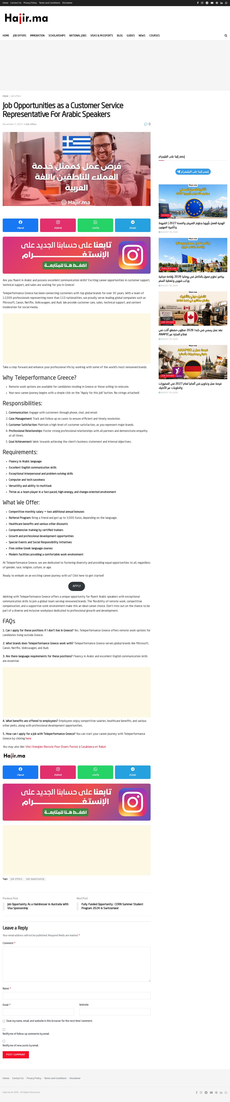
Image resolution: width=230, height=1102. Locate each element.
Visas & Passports (101, 35)
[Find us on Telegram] (206, 1093)
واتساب (95, 228)
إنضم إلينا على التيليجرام (195, 171)
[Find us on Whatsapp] (226, 1093)
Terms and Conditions (49, 3)
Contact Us (15, 3)
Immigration (37, 35)
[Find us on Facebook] (196, 1093)
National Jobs (77, 35)
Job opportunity (35, 879)
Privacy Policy (30, 3)
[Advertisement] (115, 65)
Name (7, 988)
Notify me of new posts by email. (21, 1045)
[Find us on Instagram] (201, 1093)
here (28, 738)
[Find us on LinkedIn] (221, 1093)
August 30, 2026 (169, 232)
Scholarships (57, 35)
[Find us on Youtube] (211, 1093)
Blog (120, 35)
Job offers (19, 35)
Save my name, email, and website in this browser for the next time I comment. (49, 1021)
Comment (9, 943)
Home (5, 3)
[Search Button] (226, 35)
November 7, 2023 (13, 124)
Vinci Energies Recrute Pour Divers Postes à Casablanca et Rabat (66, 747)
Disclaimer (67, 3)
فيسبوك (20, 228)
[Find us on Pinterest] (216, 1093)
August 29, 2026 (169, 339)
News (142, 35)
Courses (154, 35)
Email (7, 1004)
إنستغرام (58, 228)
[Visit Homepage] (26, 18)
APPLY (77, 586)
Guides (131, 35)
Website (84, 1005)
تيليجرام (132, 228)
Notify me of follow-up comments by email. (26, 1034)
